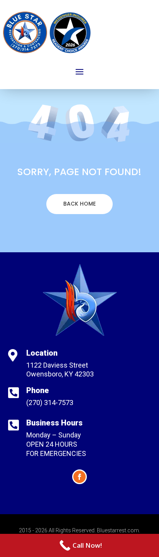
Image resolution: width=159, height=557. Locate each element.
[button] (79, 71)
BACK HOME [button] (79, 204)
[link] (79, 545)
